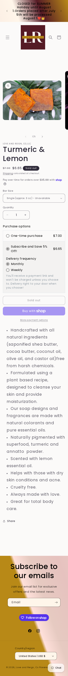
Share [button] (11, 521)
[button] (7, 37)
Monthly (17, 264)
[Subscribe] (56, 602)
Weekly (17, 270)
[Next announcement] (61, 11)
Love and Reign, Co (27, 667)
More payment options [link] (34, 320)
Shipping (8, 173)
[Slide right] (42, 136)
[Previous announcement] (7, 11)
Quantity (8, 207)
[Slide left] (26, 136)
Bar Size (8, 191)
